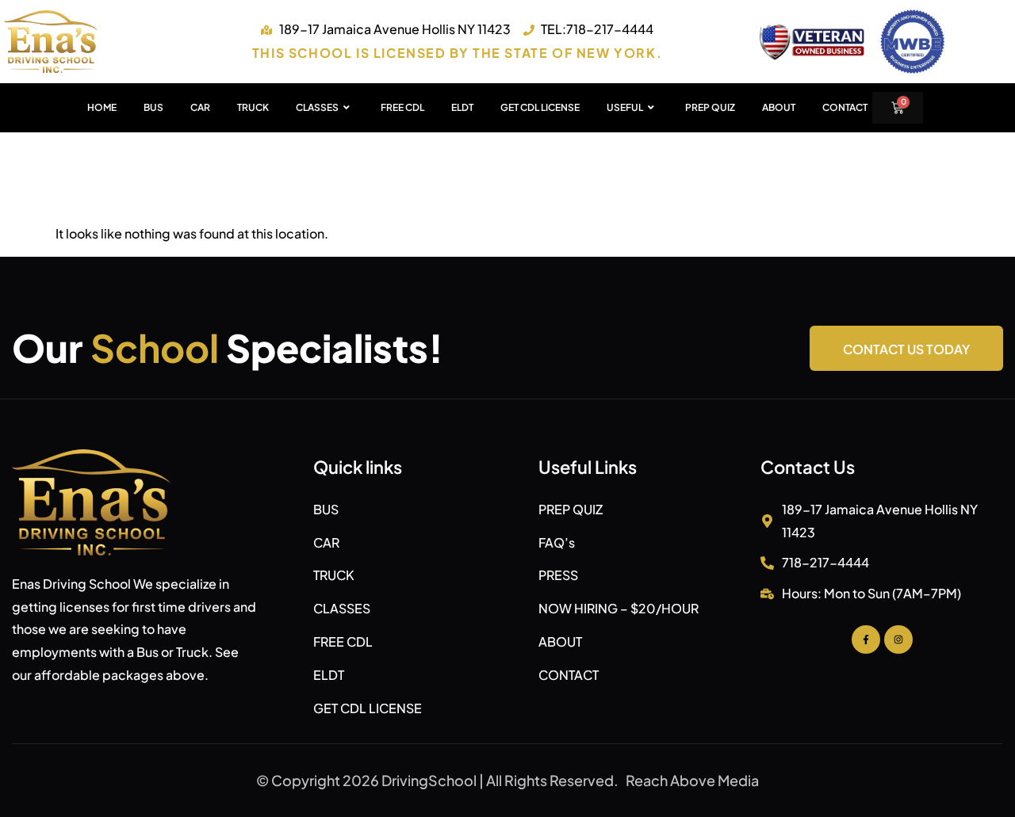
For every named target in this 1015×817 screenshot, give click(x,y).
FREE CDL (402, 107)
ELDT (462, 107)
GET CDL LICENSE (540, 107)
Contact (845, 107)
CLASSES (317, 107)
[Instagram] (898, 639)
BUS (153, 107)
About (778, 107)
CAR (200, 107)
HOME (102, 107)
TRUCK (253, 107)
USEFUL (625, 107)
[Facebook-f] (866, 639)
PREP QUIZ (710, 107)
